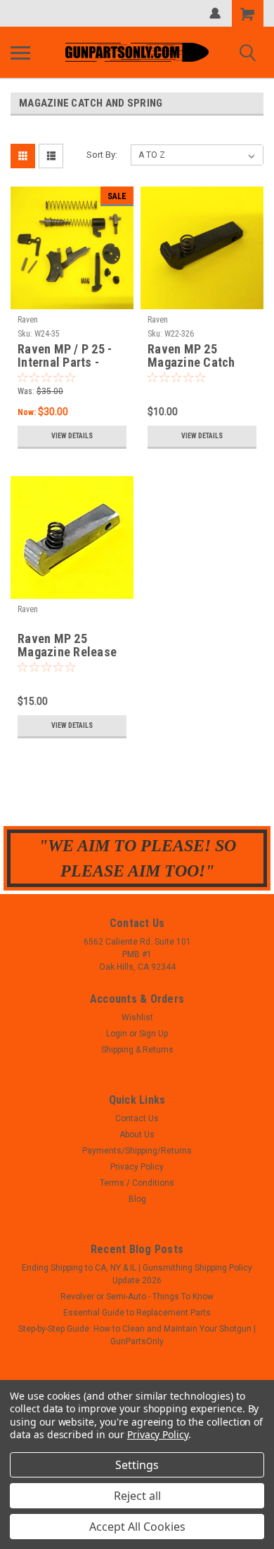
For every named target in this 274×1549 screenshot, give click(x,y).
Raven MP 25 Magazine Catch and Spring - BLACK (200, 356)
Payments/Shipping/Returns (137, 1151)
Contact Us (137, 1118)
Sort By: (101, 154)
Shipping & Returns (137, 1050)
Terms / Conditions (137, 1183)
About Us (137, 1134)
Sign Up (153, 1034)
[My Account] (215, 13)
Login (116, 1034)
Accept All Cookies (137, 1526)
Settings (137, 1465)
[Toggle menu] (20, 52)
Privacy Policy (137, 1167)
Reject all (137, 1495)
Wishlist (137, 1017)
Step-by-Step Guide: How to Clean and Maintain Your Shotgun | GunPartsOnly (137, 1335)
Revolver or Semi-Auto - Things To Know (137, 1296)
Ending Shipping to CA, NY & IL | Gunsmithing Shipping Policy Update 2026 (137, 1274)
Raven (28, 320)
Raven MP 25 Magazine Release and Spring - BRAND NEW (70, 646)
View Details (72, 436)
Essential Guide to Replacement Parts (137, 1313)
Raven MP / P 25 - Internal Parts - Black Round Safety (70, 356)
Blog (137, 1199)
